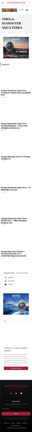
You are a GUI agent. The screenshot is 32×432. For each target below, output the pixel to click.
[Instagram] (5, 281)
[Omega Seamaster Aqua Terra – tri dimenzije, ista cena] (16, 175)
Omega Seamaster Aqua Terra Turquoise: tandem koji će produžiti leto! (16, 93)
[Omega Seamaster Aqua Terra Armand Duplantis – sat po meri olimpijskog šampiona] (16, 111)
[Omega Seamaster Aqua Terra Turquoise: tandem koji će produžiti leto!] (16, 78)
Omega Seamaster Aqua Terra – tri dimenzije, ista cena (15, 189)
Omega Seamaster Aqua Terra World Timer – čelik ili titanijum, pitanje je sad (14, 220)
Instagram (11, 281)
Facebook (10, 277)
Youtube (10, 284)
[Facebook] (5, 277)
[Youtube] (5, 284)
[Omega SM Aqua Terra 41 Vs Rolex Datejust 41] (16, 144)
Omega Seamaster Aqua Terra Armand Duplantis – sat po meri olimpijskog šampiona (14, 126)
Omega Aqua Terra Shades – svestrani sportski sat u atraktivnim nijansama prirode (13, 253)
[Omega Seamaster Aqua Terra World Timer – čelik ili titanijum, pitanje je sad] (16, 206)
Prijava (16, 413)
